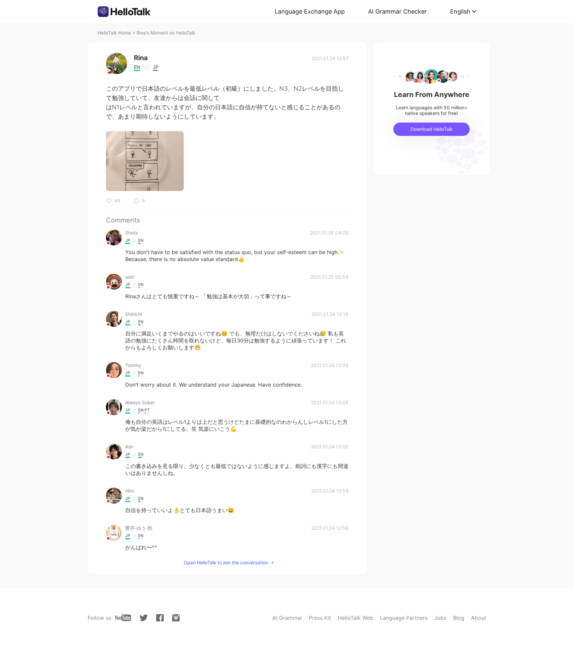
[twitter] (144, 617)
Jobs (440, 617)
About (478, 617)
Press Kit (320, 617)
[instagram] (176, 617)
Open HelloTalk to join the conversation (226, 562)
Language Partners (404, 617)
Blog (458, 617)
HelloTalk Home (114, 33)
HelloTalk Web (355, 617)
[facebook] (160, 617)
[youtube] (123, 617)
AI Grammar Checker (397, 11)
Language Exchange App (310, 11)
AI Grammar (287, 617)
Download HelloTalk (432, 129)
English (460, 11)
